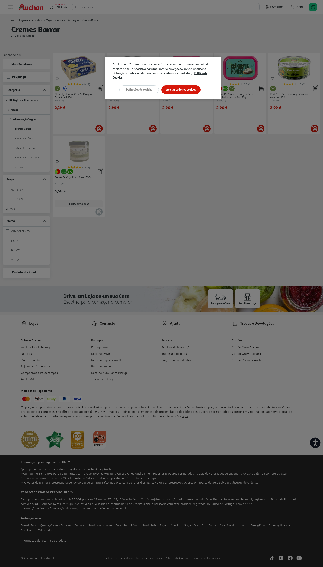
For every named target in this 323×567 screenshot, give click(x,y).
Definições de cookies (139, 89)
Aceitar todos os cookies (181, 89)
